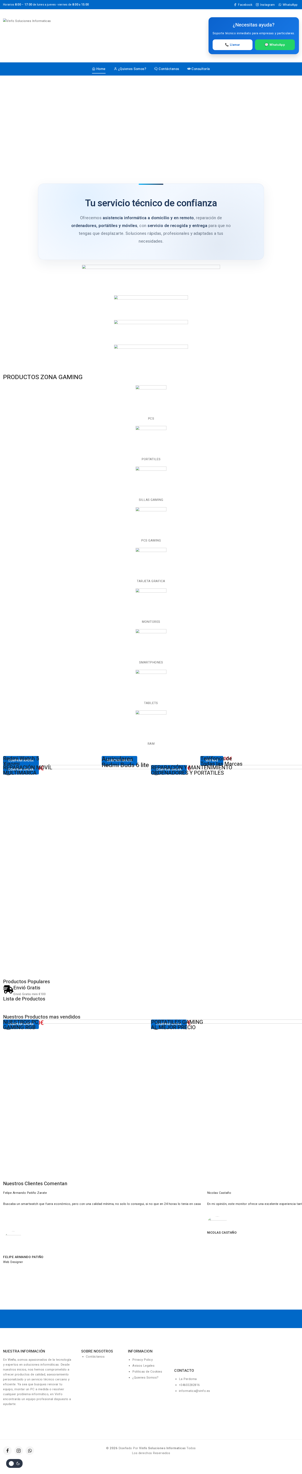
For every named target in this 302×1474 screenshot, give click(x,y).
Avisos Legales (143, 1365)
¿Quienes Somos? (132, 69)
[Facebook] (7, 1450)
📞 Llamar (232, 44)
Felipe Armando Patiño (23, 1257)
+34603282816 (189, 1385)
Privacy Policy (142, 1359)
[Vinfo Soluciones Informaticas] (36, 35)
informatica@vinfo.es (194, 1391)
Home (101, 69)
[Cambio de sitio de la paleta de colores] (14, 1463)
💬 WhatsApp (275, 44)
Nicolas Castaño (222, 1232)
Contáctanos (169, 69)
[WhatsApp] (29, 1450)
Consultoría (200, 69)
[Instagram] (18, 1450)
